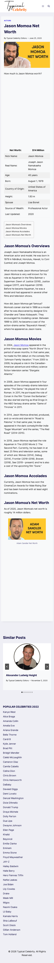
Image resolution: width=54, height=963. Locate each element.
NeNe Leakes (10, 880)
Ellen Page (8, 830)
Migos (6, 902)
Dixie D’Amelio (10, 802)
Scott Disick (9, 925)
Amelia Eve (9, 725)
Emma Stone (10, 852)
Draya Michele (10, 811)
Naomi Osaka (10, 907)
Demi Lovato (9, 793)
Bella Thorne (9, 734)
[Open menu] (43, 6)
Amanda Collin (10, 721)
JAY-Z (6, 861)
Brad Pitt (7, 748)
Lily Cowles (9, 889)
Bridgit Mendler (11, 752)
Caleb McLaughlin (12, 757)
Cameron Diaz (10, 762)
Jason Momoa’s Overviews (18, 224)
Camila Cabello (11, 766)
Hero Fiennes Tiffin (13, 875)
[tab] (22, 692)
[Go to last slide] (7, 667)
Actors (7, 21)
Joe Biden (8, 884)
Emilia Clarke (10, 843)
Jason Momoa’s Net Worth (18, 235)
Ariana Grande (10, 730)
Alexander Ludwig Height (21, 675)
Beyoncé (7, 839)
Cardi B (7, 739)
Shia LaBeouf (10, 920)
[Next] (47, 667)
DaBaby (7, 784)
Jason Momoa (21, 345)
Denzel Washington (13, 798)
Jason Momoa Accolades (17, 231)
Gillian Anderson (11, 929)
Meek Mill (8, 898)
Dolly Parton (9, 816)
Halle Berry (9, 870)
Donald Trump (10, 807)
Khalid (6, 834)
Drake (6, 893)
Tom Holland (9, 934)
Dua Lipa (7, 821)
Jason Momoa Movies (16, 228)
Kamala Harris (10, 916)
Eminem (7, 848)
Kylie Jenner (9, 743)
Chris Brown (9, 775)
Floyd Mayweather (13, 857)
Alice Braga (9, 716)
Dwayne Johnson (12, 825)
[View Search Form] (48, 6)
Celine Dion (9, 771)
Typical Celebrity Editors (17, 38)
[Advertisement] (27, 111)
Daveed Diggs (10, 789)
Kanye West (9, 712)
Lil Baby (7, 911)
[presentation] (27, 656)
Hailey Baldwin (10, 866)
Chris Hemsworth (12, 780)
